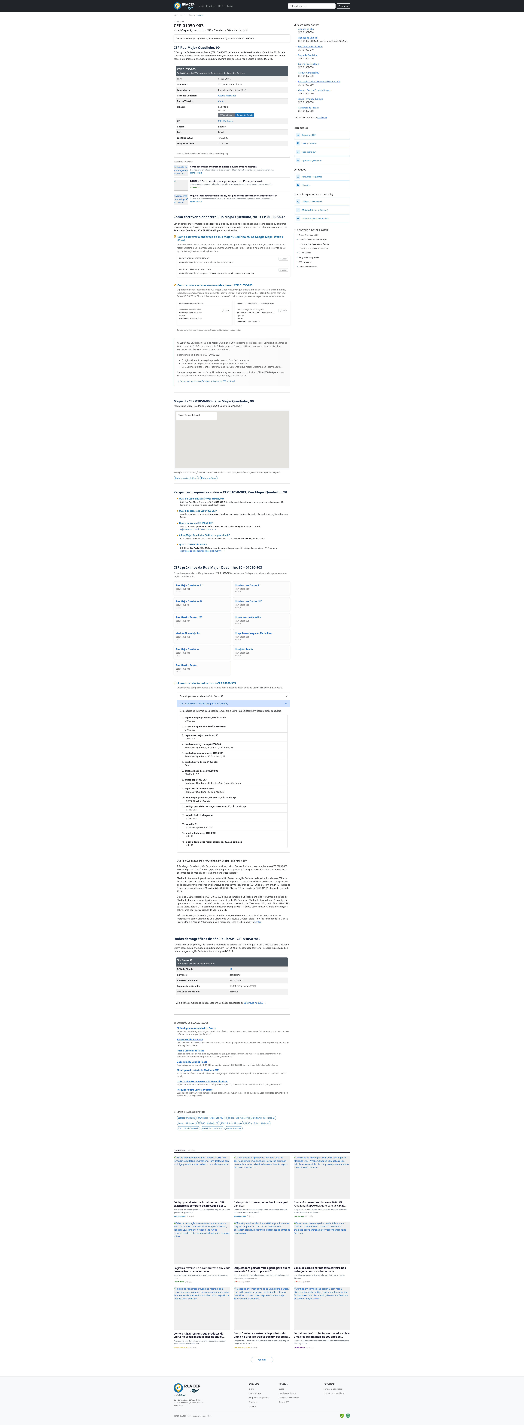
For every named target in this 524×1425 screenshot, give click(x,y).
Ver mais (262, 1359)
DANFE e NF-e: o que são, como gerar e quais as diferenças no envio (226, 181)
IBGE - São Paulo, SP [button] (209, 1123)
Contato (252, 1406)
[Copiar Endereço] (245, 90)
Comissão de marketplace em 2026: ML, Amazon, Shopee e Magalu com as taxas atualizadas (319, 1206)
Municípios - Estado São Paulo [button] (211, 1118)
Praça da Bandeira (307, 55)
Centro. (258, 921)
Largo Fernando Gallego (310, 98)
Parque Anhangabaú (308, 72)
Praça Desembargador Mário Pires (253, 633)
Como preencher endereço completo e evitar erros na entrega (223, 166)
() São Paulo (225, 121)
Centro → (322, 117)
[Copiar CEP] (230, 78)
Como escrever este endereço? (313, 239)
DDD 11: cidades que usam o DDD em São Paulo (202, 1081)
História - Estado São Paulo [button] (257, 1123)
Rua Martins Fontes (186, 665)
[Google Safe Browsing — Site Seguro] (342, 1416)
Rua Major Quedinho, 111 (190, 585)
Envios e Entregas (181, 1347)
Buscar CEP (284, 1402)
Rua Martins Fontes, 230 (189, 617)
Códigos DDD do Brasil (289, 1397)
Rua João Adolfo (244, 649)
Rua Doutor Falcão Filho (310, 46)
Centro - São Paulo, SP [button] (187, 1123)
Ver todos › (192, 1150)
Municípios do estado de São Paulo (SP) (198, 1070)
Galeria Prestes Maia (308, 63)
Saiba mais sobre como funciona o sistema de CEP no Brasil (207, 381)
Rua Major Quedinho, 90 (189, 601)
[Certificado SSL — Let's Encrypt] (348, 1416)
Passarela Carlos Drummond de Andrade (319, 81)
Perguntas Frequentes (309, 257)
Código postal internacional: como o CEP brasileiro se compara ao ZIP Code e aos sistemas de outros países (199, 1206)
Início (201, 6)
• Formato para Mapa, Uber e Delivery (314, 244)
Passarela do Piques (308, 107)
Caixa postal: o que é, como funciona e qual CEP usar (261, 1204)
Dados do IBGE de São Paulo (192, 1061)
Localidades (299, 1347)
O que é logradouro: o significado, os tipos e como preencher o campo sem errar (233, 195)
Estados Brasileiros (287, 1393)
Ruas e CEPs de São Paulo (190, 1050)
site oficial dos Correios (194, 330)
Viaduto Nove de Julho (188, 633)
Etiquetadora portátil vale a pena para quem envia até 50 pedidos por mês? (262, 1269)
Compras (238, 1282)
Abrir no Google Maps (187, 478)
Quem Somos (255, 1393)
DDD (220, 6)
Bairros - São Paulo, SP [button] (238, 1118)
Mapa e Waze (305, 253)
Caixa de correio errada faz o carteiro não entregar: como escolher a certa (320, 1269)
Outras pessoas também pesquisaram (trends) (204, 703)
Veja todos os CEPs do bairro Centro (196, 529)
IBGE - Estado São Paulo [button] (231, 1123)
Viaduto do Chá (306, 28)
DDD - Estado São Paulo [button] (188, 1128)
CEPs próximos (305, 262)
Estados (210, 6)
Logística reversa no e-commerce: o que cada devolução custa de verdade (202, 1269)
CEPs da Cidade (226, 115)
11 (231, 969)
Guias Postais (196, 173)
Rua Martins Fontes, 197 (248, 601)
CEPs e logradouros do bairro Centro (196, 1028)
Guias (230, 6)
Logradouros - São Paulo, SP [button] (263, 1118)
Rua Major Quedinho (187, 649)
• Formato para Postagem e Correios (314, 248)
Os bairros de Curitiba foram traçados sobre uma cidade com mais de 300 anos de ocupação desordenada (321, 1337)
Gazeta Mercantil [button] (233, 1128)
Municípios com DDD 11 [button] (212, 1128)
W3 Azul (182, 1395)
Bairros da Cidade (245, 115)
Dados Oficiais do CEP (308, 235)
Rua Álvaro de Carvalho (248, 617)
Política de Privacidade (334, 1393)
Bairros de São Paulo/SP (190, 1039)
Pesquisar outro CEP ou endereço (195, 1089)
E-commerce (195, 187)
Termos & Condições (333, 1389)
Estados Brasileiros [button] (186, 1118)
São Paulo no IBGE (254, 1002)
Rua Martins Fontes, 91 (247, 585)
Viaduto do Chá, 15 (307, 37)
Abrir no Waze (209, 478)
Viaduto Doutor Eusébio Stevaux (314, 90)
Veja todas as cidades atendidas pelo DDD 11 (201, 551)
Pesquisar (343, 6)
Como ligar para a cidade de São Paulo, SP (201, 696)
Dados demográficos (308, 266)
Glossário (253, 1402)
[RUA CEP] (184, 6)
